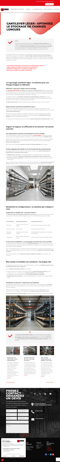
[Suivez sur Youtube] (50, 394)
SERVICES (28, 9)
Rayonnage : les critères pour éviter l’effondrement (12, 359)
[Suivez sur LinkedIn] (45, 394)
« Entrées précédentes (10, 382)
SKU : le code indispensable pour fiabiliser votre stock (46, 359)
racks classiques (37, 135)
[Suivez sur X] (40, 394)
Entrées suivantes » (50, 382)
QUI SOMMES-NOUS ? (38, 9)
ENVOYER (24, 435)
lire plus (8, 378)
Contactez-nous (49, 4)
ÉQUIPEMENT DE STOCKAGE (17, 9)
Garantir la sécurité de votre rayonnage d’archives (29, 359)
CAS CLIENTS (56, 9)
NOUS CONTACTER (48, 9)
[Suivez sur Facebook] (35, 394)
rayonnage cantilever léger (13, 90)
